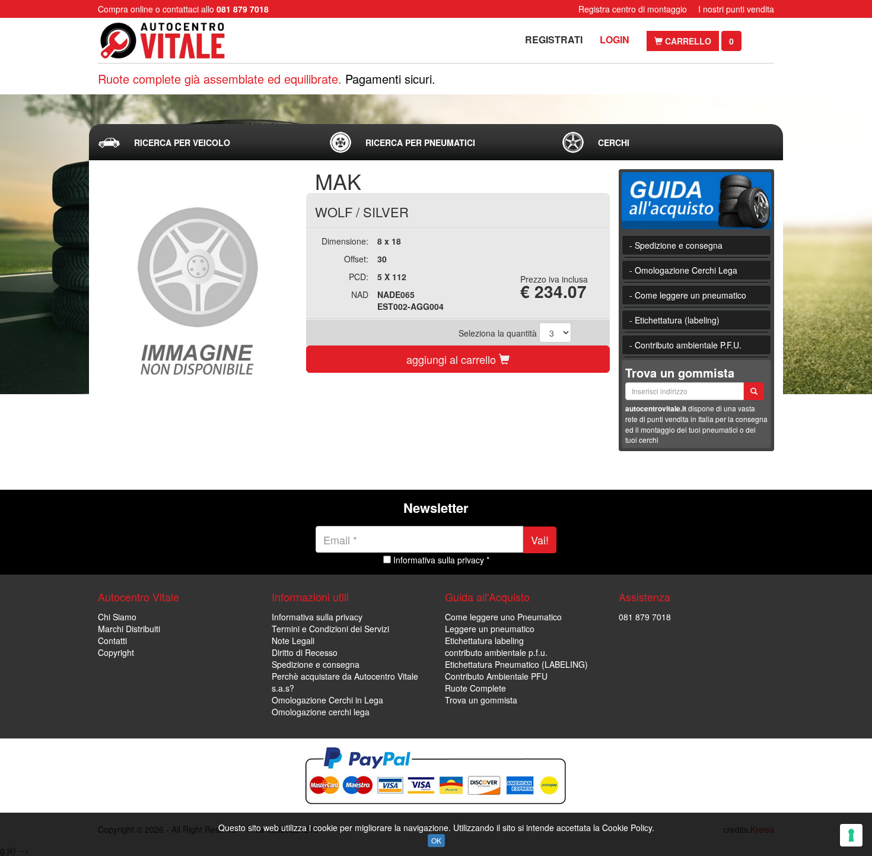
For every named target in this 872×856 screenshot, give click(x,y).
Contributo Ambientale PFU (496, 676)
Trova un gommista (481, 700)
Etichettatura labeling (484, 640)
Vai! (540, 539)
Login (614, 39)
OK (436, 840)
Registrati (554, 39)
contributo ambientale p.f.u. (496, 652)
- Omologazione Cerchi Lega (683, 270)
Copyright (116, 652)
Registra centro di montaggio (632, 9)
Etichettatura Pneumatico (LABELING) (516, 664)
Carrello (687, 41)
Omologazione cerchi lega (321, 712)
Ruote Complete (475, 688)
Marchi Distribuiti (129, 629)
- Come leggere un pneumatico (687, 295)
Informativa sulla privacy (317, 617)
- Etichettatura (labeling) (674, 320)
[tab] (204, 142)
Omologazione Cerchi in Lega (327, 700)
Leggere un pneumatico (489, 629)
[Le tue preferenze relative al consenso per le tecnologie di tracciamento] (851, 835)
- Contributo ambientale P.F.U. (685, 345)
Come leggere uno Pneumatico (503, 617)
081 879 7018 (645, 617)
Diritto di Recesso (305, 652)
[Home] (173, 40)
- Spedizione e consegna (676, 245)
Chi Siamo (117, 617)
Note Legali (293, 640)
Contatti (112, 640)
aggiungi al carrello (452, 359)
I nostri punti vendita (736, 9)
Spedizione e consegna (315, 664)
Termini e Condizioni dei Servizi (330, 629)
